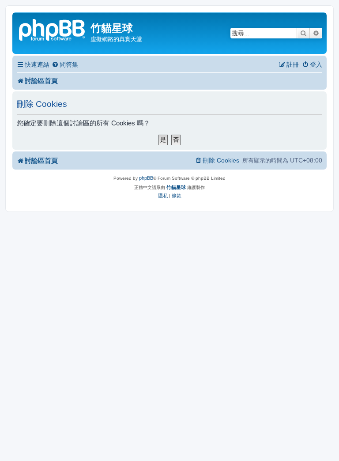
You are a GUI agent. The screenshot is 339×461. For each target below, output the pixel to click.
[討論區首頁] (52, 29)
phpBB (146, 178)
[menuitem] (65, 64)
